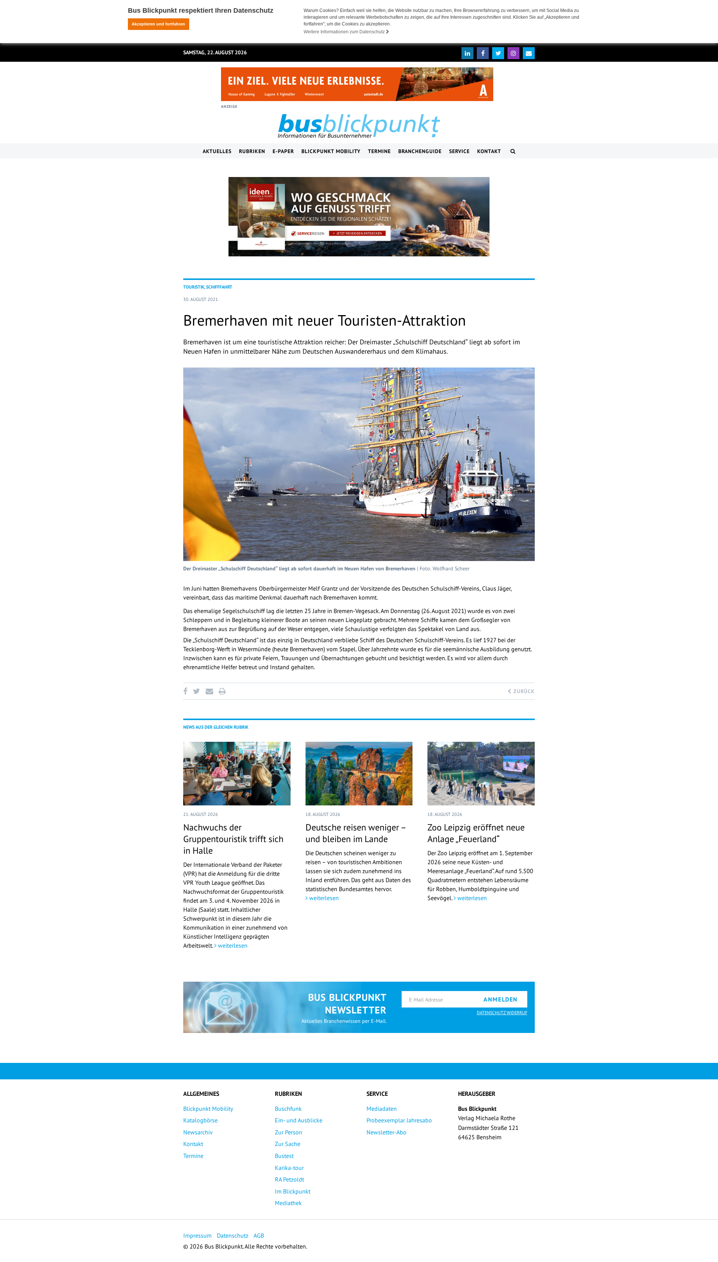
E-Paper (283, 151)
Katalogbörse (200, 1120)
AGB (259, 1235)
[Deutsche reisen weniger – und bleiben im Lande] (359, 773)
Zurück (523, 691)
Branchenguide (420, 151)
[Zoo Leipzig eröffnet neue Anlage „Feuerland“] (481, 773)
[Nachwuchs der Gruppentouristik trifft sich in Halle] (237, 773)
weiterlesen (232, 945)
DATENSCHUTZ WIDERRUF (502, 1012)
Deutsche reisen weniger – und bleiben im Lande (356, 833)
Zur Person (288, 1132)
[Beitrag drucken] (222, 691)
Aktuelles (217, 151)
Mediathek (288, 1203)
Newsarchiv (198, 1132)
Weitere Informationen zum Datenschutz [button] (345, 31)
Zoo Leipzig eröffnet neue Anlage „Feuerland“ (476, 833)
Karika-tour (289, 1167)
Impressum (197, 1235)
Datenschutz (232, 1235)
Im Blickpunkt (292, 1191)
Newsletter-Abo (386, 1132)
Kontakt (489, 151)
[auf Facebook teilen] (186, 691)
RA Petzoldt (289, 1179)
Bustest (284, 1155)
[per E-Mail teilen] (209, 691)
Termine (379, 151)
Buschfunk (288, 1108)
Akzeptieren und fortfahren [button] (158, 24)
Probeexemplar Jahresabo (399, 1120)
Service (459, 151)
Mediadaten (381, 1108)
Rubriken (252, 151)
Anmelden (501, 999)
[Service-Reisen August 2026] (359, 216)
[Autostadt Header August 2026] (357, 84)
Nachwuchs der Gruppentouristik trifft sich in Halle (233, 838)
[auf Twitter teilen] (196, 691)
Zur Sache (287, 1143)
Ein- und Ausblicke (298, 1120)
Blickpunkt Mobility (330, 151)
